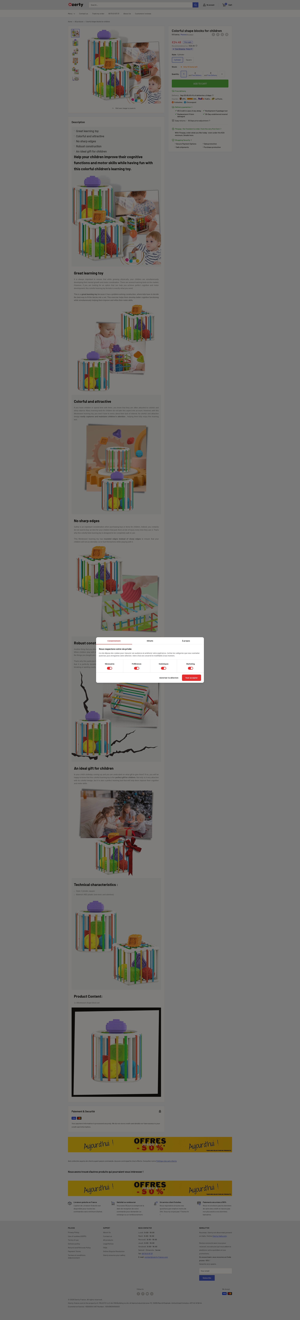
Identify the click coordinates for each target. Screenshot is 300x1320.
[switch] (109, 668)
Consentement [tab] (114, 641)
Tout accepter (191, 678)
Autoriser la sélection (168, 678)
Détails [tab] (150, 641)
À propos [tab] (186, 641)
